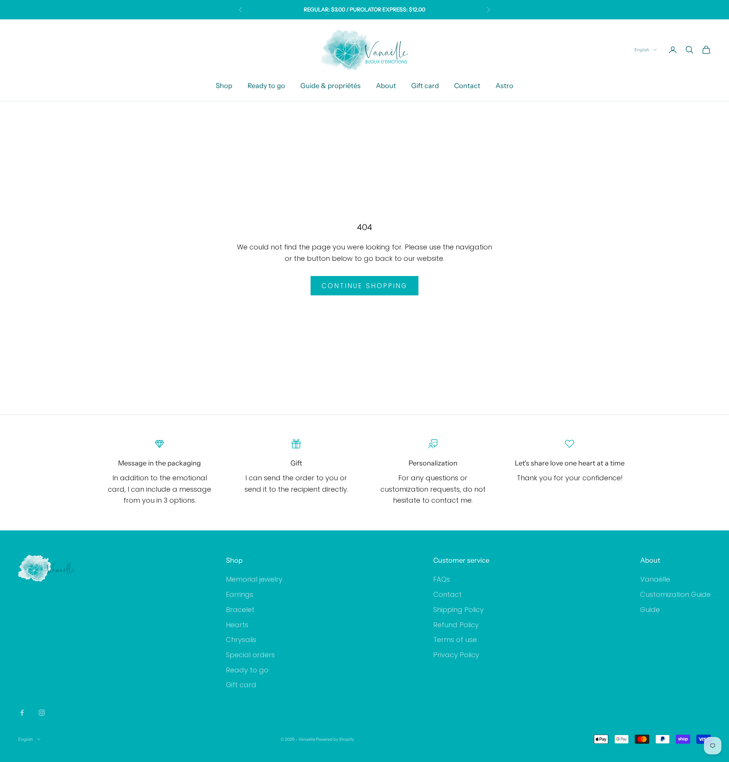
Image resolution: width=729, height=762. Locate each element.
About (386, 86)
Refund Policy (456, 624)
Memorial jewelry (254, 579)
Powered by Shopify (335, 739)
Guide (650, 609)
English (641, 49)
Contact (467, 86)
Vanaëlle (655, 579)
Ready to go (266, 86)
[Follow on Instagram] (42, 712)
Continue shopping (364, 285)
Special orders (250, 654)
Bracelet (240, 609)
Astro (504, 86)
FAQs (441, 579)
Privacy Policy (456, 654)
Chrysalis (241, 639)
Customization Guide (675, 594)
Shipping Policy (458, 609)
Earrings (239, 594)
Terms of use (455, 639)
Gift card (425, 86)
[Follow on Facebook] (22, 712)
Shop (224, 86)
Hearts (237, 624)
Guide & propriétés (330, 86)
